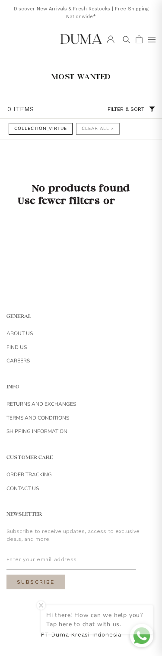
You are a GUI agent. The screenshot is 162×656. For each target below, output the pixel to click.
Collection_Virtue (40, 129)
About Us (19, 333)
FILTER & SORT (126, 109)
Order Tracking (29, 474)
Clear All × (98, 129)
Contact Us (22, 488)
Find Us (16, 347)
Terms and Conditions (37, 417)
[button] (152, 39)
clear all (131, 202)
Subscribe (36, 582)
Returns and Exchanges (41, 404)
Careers (18, 360)
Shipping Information (36, 431)
